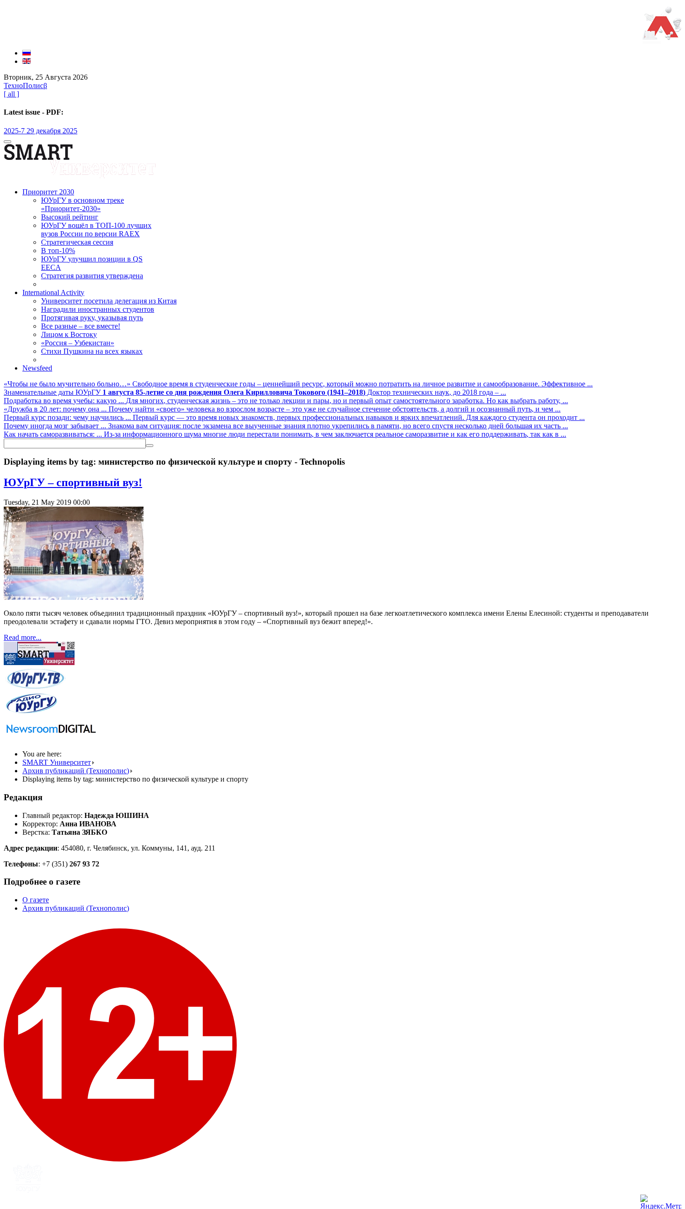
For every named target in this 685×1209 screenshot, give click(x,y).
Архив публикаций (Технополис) (75, 771)
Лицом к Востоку (69, 334)
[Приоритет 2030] (662, 37)
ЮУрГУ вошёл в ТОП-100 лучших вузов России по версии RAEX (96, 229)
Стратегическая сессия (77, 242)
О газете (35, 900)
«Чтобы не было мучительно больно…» (68, 384)
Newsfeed (37, 368)
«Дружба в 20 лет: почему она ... (56, 409)
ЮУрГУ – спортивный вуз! (73, 482)
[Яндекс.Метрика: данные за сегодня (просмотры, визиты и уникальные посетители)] (660, 1202)
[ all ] (11, 94)
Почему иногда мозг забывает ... (56, 426)
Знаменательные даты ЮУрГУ (53, 392)
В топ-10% (58, 250)
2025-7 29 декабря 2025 (40, 131)
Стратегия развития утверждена (92, 276)
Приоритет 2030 (48, 192)
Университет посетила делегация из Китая (109, 301)
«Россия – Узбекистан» (77, 343)
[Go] (149, 445)
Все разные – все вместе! (80, 326)
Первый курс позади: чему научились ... (68, 417)
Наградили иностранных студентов (97, 309)
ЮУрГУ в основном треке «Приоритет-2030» (82, 204)
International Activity (53, 292)
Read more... (22, 637)
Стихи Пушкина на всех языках (92, 351)
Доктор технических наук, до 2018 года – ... (304, 392)
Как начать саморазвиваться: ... (54, 434)
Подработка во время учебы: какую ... (65, 401)
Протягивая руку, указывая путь (92, 318)
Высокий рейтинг (69, 217)
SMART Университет (56, 762)
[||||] (74, 597)
